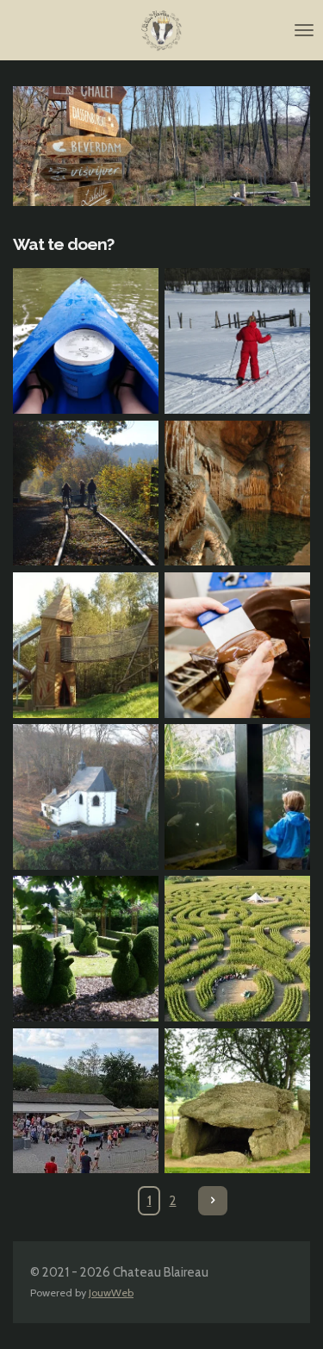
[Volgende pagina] (212, 1200)
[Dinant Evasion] (85, 341)
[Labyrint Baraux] (238, 949)
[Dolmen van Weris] (238, 1101)
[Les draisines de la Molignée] (85, 493)
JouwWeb (111, 1292)
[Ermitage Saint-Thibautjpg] (85, 796)
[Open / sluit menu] (304, 30)
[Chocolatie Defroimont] (238, 645)
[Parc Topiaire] (85, 949)
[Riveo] (238, 796)
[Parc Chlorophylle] (85, 645)
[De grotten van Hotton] (238, 493)
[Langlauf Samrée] (238, 341)
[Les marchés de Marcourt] (85, 1101)
